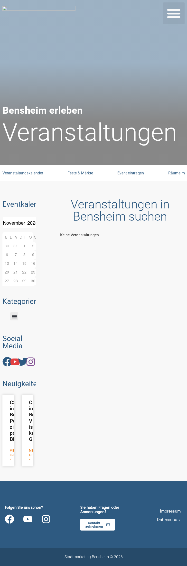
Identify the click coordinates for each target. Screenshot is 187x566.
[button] (174, 13)
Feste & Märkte (80, 173)
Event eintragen (130, 173)
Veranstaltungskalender (22, 173)
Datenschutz (169, 519)
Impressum (170, 511)
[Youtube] (27, 519)
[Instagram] (46, 519)
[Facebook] (9, 519)
